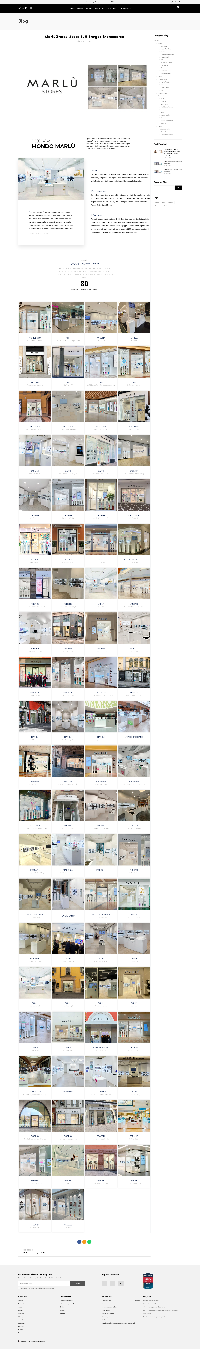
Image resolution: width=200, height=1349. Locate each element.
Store (89, 41)
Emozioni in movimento (168, 68)
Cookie (137, 1300)
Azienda (163, 85)
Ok (179, 188)
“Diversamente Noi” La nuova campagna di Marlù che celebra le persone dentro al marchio (172, 152)
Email (84, 1242)
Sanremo (163, 110)
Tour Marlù (164, 65)
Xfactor (163, 123)
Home (157, 40)
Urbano (163, 60)
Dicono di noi (165, 87)
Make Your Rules (166, 49)
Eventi (163, 52)
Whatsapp (89, 1242)
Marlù (84, 277)
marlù (164, 202)
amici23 (157, 202)
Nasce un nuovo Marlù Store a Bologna (173, 170)
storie (165, 206)
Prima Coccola (165, 132)
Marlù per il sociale (164, 129)
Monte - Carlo (165, 115)
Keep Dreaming (166, 73)
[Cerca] (173, 8)
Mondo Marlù (162, 79)
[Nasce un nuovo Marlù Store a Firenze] (158, 163)
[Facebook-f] (104, 1283)
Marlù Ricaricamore (167, 135)
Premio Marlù (165, 57)
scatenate (158, 206)
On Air (163, 99)
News (160, 126)
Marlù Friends (165, 82)
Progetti (160, 43)
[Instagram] (112, 1283)
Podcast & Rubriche (167, 63)
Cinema (163, 118)
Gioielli (160, 76)
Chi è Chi (163, 102)
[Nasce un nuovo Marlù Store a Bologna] (158, 171)
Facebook (79, 1242)
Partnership (161, 96)
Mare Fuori (164, 104)
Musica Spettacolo (167, 121)
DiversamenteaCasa (167, 54)
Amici (162, 112)
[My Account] (181, 8)
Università (164, 46)
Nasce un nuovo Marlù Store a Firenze (173, 162)
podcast (170, 202)
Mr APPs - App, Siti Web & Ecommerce (33, 1341)
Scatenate (164, 71)
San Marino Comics (167, 107)
